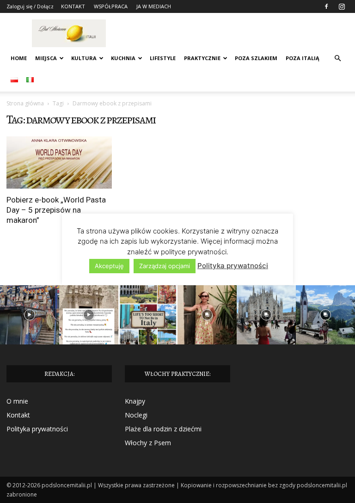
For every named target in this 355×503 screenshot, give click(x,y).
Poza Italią (302, 58)
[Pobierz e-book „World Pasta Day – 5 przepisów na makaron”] (59, 162)
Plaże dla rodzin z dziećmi (163, 428)
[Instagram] (342, 6)
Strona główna (25, 103)
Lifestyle (163, 58)
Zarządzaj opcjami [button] (164, 266)
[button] (337, 58)
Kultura (84, 58)
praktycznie (202, 58)
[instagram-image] (29, 314)
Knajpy (135, 401)
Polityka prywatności (37, 428)
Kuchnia (123, 58)
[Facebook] (326, 6)
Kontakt (18, 415)
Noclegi (136, 415)
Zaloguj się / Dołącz (30, 6)
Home (19, 58)
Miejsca (46, 58)
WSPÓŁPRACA (111, 6)
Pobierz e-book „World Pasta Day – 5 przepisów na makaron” (56, 210)
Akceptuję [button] (109, 266)
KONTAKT (73, 6)
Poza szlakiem (256, 58)
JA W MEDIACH (153, 6)
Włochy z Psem (148, 442)
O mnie (17, 401)
